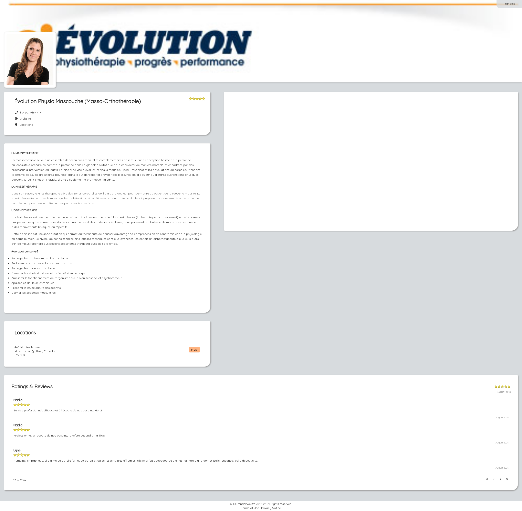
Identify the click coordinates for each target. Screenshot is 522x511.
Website (24, 118)
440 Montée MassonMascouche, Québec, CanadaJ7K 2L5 (34, 351)
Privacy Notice (271, 508)
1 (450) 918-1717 (30, 112)
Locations (25, 125)
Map (194, 349)
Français (509, 4)
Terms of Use (250, 508)
